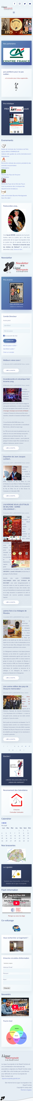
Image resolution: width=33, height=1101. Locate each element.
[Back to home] (7, 8)
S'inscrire (16, 810)
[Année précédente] (2, 823)
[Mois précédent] (3, 823)
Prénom (6, 973)
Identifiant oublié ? (9, 349)
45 (18, 746)
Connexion (9, 340)
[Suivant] (23, 750)
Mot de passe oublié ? (10, 345)
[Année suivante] (4, 823)
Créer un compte (8, 352)
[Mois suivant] (6, 823)
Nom (5, 979)
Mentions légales (26, 1090)
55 (20, 750)
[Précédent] (3, 746)
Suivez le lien (18, 249)
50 (12, 750)
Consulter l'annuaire (16, 812)
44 (14, 746)
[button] (14, 12)
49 (9, 750)
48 (29, 746)
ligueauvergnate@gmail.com (11, 1078)
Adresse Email (8, 967)
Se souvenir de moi (11, 336)
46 (22, 746)
